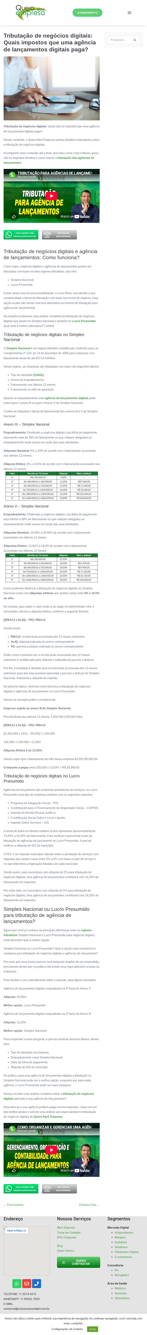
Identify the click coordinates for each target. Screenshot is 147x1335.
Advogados (122, 1275)
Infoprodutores (124, 1232)
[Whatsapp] (16, 1283)
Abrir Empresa (66, 1227)
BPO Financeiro (66, 1237)
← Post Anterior (13, 1204)
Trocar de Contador (69, 1232)
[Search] (135, 40)
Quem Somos (65, 1250)
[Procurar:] (124, 39)
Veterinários (122, 1298)
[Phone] (36, 1283)
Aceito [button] (92, 1329)
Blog (60, 1246)
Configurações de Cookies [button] (67, 1329)
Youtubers (121, 1242)
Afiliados (120, 1237)
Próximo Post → (89, 1204)
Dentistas (121, 1293)
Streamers (121, 1247)
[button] (129, 13)
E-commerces (123, 1257)
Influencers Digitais (127, 1252)
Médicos (120, 1288)
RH (116, 1270)
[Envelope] (26, 1283)
